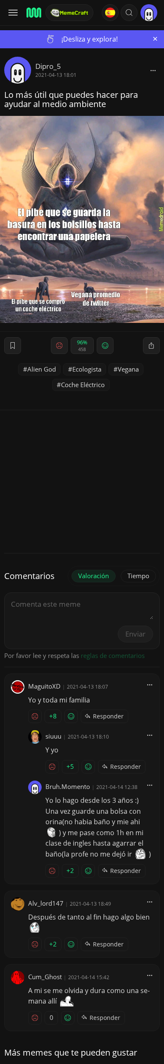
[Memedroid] (33, 13)
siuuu (53, 736)
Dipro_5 (48, 66)
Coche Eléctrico (83, 384)
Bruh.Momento (68, 786)
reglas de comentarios (113, 655)
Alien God (41, 369)
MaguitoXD (44, 686)
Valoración (93, 575)
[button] (129, 12)
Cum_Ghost (44, 976)
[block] (153, 70)
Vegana (128, 369)
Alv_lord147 (45, 903)
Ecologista (86, 369)
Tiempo (138, 575)
